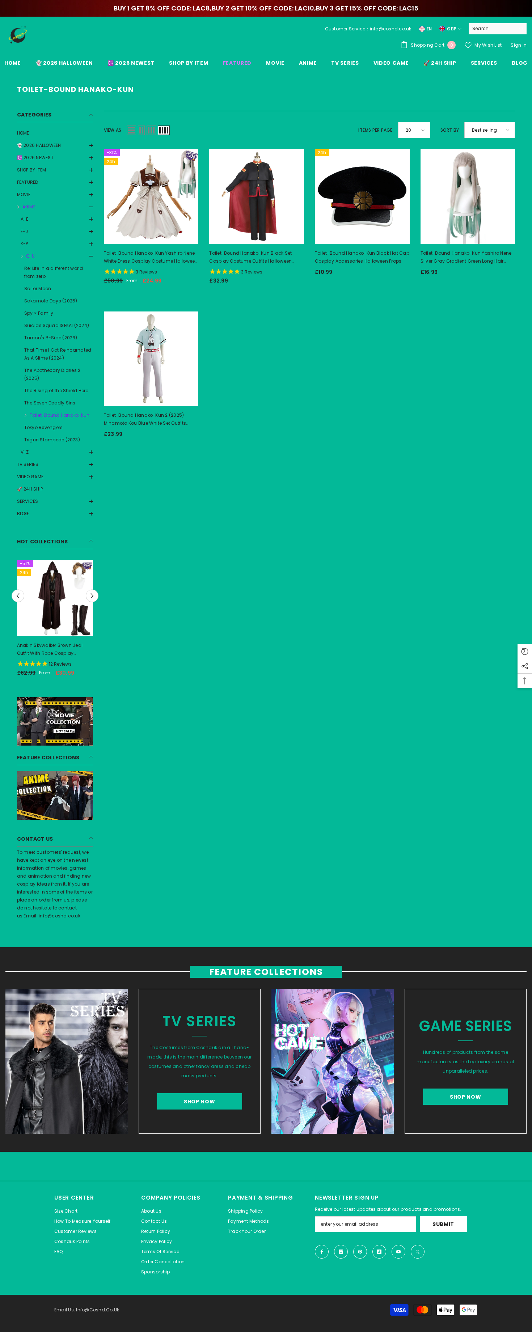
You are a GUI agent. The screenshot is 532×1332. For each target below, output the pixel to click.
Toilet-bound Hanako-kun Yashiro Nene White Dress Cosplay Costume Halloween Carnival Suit (151, 257)
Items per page (375, 130)
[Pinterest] (360, 1252)
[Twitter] (418, 1252)
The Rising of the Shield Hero (56, 390)
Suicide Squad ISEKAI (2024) (56, 325)
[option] (82, 621)
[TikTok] (379, 1252)
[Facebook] (322, 1252)
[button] (55, 158)
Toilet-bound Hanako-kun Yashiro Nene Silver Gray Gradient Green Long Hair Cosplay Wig (466, 257)
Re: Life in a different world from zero (53, 272)
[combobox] (492, 28)
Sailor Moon (37, 288)
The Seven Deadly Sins (50, 403)
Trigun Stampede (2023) (52, 440)
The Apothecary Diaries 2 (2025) (52, 374)
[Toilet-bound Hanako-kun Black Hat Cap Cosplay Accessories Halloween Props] (362, 196)
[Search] (498, 28)
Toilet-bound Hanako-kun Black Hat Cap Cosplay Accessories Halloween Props (362, 257)
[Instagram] (341, 1252)
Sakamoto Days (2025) (50, 301)
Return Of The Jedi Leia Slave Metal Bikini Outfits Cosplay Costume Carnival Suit (77, 649)
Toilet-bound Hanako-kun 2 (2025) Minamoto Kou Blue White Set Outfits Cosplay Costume (145, 419)
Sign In (519, 45)
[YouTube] (398, 1252)
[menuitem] (55, 133)
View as (113, 130)
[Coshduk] (66, 1061)
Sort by (449, 130)
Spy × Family (39, 313)
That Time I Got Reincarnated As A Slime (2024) (58, 354)
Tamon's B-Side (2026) (50, 338)
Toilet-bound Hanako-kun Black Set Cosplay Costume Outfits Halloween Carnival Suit (250, 257)
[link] (55, 721)
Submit (443, 1224)
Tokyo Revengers (43, 427)
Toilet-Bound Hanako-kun (60, 415)
